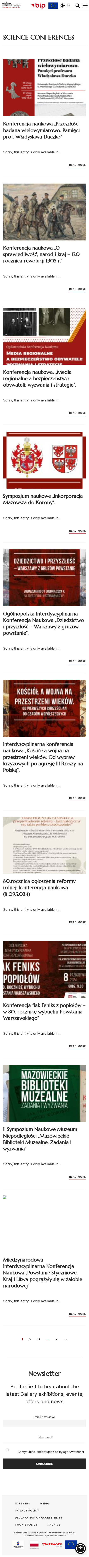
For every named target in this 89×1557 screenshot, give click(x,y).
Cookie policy (26, 1524)
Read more (77, 164)
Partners (22, 1503)
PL (69, 5)
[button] (80, 1548)
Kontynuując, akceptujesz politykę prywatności (50, 1452)
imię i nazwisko (44, 1417)
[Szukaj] (77, 5)
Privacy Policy (27, 1510)
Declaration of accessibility (39, 1517)
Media (44, 1503)
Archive (54, 1524)
